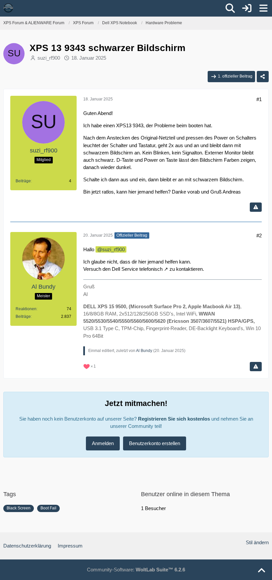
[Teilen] (263, 76)
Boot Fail (48, 508)
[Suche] (230, 8)
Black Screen (19, 508)
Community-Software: (136, 569)
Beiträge (23, 181)
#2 (259, 235)
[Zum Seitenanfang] (261, 571)
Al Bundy (144, 350)
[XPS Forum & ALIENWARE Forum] (8, 8)
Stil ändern (257, 542)
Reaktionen (26, 309)
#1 (259, 99)
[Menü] (263, 8)
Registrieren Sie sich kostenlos (174, 419)
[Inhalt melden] (256, 207)
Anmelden (103, 443)
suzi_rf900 (48, 58)
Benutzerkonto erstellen (154, 443)
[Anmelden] (246, 8)
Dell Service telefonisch (137, 269)
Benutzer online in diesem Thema (185, 494)
